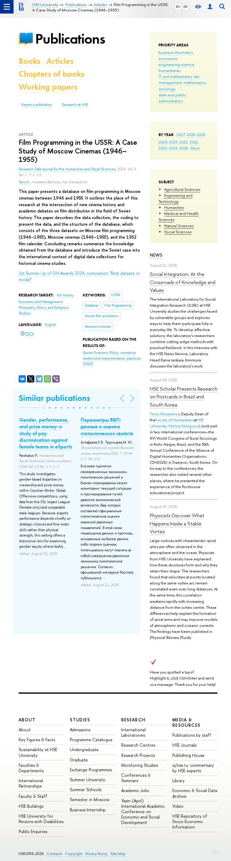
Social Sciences (177, 231)
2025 (201, 134)
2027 (181, 134)
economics (168, 58)
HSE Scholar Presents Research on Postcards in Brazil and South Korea (183, 396)
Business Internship (88, 810)
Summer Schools (85, 789)
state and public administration (172, 98)
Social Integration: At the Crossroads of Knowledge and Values (182, 282)
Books (29, 61)
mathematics (194, 82)
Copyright (73, 853)
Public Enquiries (33, 831)
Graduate (79, 760)
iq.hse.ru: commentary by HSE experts (193, 767)
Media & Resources (186, 722)
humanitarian (170, 70)
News (156, 255)
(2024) (112, 358)
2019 (173, 148)
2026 (191, 134)
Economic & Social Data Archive (194, 793)
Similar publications (54, 398)
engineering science (176, 64)
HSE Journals (184, 745)
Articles (59, 61)
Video (177, 806)
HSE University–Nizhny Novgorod (177, 423)
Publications (70, 38)
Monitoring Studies (139, 765)
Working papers (48, 87)
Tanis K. (24, 182)
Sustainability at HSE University (38, 752)
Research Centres (138, 745)
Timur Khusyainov (164, 414)
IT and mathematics (175, 76)
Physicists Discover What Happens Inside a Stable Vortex (177, 523)
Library (178, 780)
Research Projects (138, 755)
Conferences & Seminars (136, 777)
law (196, 76)
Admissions (80, 729)
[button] (44, 408)
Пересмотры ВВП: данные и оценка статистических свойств (107, 426)
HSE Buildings (31, 806)
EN (185, 7)
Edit (214, 852)
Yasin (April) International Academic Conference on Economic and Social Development (143, 811)
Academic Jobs (135, 790)
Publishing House (188, 755)
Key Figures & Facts (37, 739)
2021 (193, 142)
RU (178, 7)
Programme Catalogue (91, 739)
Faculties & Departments (31, 767)
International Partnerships (31, 783)
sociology (167, 88)
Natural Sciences (178, 225)
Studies (80, 720)
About (27, 720)
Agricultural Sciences (182, 189)
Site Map (117, 853)
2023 (173, 142)
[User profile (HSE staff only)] (209, 7)
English (50, 324)
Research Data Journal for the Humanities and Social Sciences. (68, 169)
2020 (163, 148)
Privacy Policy (96, 853)
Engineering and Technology (175, 198)
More (195, 148)
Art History (65, 295)
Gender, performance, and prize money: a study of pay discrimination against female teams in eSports (45, 433)
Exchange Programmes (91, 770)
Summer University (87, 779)
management (170, 82)
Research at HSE (75, 104)
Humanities (174, 207)
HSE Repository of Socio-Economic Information (189, 821)
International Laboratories (133, 732)
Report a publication (36, 104)
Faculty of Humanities (174, 420)
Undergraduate (84, 749)
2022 (183, 142)
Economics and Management (41, 301)
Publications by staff (191, 735)
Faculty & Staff (33, 796)
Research (133, 720)
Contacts (54, 853)
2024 (163, 142)
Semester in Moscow (89, 799)
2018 (183, 148)
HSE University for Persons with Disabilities (41, 818)
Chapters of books (51, 74)
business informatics (176, 52)
